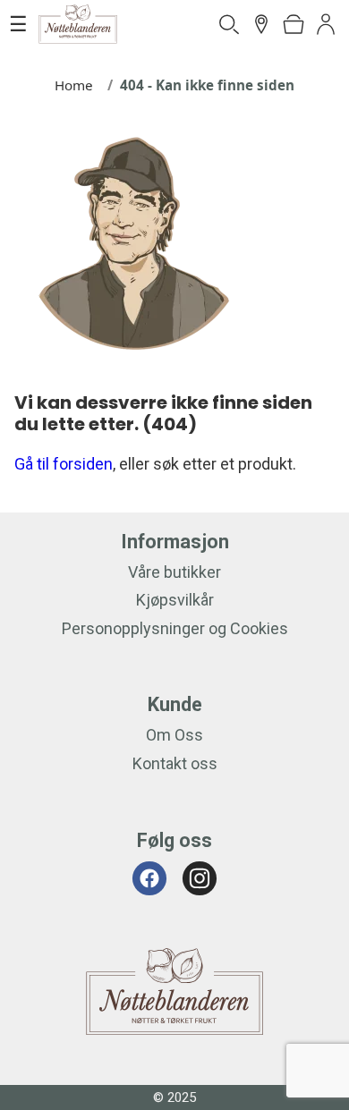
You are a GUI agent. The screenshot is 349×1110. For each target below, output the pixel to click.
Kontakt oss (174, 763)
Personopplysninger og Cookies (175, 628)
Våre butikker (174, 572)
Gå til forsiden (63, 463)
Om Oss (174, 734)
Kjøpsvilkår (175, 599)
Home (74, 85)
